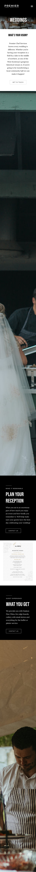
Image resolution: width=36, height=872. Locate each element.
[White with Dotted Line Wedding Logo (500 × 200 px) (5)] (11, 3)
